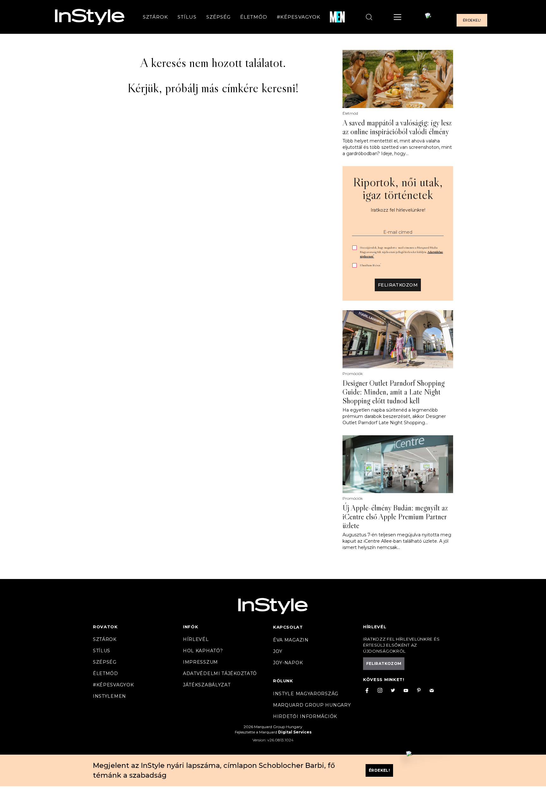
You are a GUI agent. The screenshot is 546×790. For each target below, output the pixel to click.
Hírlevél (196, 639)
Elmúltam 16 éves (370, 265)
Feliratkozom (398, 285)
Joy (277, 651)
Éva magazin (291, 640)
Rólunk (283, 680)
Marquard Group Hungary (312, 705)
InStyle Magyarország (305, 694)
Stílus (187, 17)
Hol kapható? (203, 651)
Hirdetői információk (305, 716)
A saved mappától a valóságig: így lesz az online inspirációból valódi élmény (397, 127)
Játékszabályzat (207, 685)
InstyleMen (109, 696)
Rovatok (105, 626)
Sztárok (155, 17)
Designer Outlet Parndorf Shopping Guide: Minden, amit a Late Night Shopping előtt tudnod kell (394, 392)
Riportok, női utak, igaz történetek (398, 188)
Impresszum (200, 662)
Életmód (253, 17)
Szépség (218, 17)
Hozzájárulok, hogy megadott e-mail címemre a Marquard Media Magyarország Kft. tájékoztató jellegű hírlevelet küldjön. (401, 251)
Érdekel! (472, 20)
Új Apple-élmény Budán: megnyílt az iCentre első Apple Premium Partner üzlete (395, 517)
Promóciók (353, 373)
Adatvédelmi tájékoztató (220, 673)
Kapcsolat (288, 627)
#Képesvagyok (298, 17)
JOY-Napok (288, 663)
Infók (190, 626)
